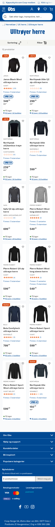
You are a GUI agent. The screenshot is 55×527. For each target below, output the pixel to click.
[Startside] (17, 9)
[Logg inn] (32, 9)
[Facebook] (20, 507)
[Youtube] (26, 507)
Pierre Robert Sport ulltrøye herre (40, 329)
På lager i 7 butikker (39, 299)
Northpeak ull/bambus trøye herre (12, 145)
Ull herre (22, 24)
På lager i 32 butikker (13, 113)
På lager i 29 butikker (40, 113)
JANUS (5, 76)
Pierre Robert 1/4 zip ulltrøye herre (13, 270)
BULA (5, 325)
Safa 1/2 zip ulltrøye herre (13, 210)
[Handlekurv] (51, 9)
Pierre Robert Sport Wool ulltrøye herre (13, 386)
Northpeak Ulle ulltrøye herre (37, 386)
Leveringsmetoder (34, 488)
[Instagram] (33, 507)
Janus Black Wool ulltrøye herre (12, 81)
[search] (5, 16)
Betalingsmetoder (11, 488)
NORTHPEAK (34, 76)
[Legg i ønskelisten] (23, 57)
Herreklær (11, 24)
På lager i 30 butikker (13, 179)
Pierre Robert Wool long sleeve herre (40, 210)
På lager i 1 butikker (12, 356)
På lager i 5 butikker (39, 356)
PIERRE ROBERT (36, 205)
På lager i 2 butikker (39, 239)
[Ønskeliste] (45, 9)
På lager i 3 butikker (12, 299)
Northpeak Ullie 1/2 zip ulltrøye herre (39, 81)
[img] (14, 88)
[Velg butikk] (39, 9)
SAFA (5, 205)
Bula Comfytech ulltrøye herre (11, 329)
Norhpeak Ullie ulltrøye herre (37, 144)
